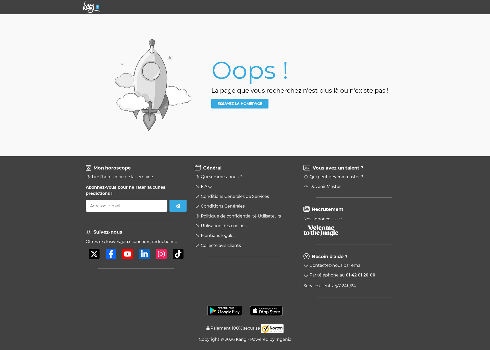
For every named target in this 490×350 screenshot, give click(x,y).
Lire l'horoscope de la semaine (122, 177)
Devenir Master (325, 186)
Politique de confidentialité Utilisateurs (241, 216)
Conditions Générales (223, 206)
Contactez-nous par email (336, 265)
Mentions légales (218, 235)
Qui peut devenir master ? (336, 177)
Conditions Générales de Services (235, 196)
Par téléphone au (342, 275)
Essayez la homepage (239, 103)
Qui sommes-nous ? (221, 177)
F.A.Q (206, 186)
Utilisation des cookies (224, 226)
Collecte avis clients (221, 245)
